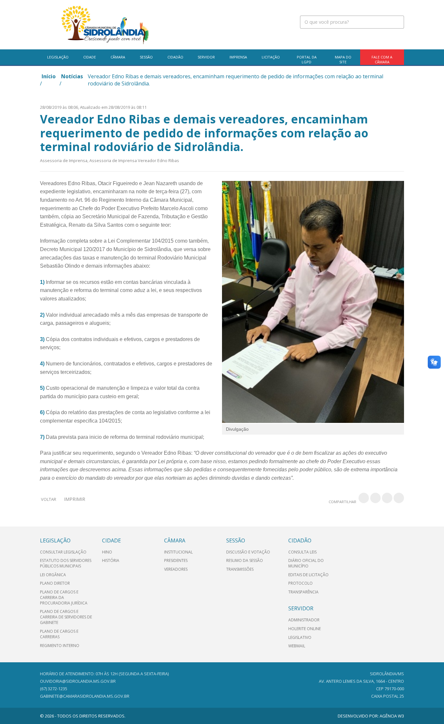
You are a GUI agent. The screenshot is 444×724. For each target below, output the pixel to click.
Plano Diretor (55, 583)
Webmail (296, 646)
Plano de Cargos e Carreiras (59, 634)
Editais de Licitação (308, 575)
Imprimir (74, 499)
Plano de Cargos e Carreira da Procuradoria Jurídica (63, 597)
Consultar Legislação (63, 552)
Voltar (48, 499)
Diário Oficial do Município (306, 563)
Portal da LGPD (307, 59)
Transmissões (240, 569)
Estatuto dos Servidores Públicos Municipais (65, 563)
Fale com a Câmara (382, 59)
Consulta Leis (302, 552)
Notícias (72, 76)
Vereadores (176, 569)
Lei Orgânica (53, 575)
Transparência (303, 592)
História (110, 560)
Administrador (304, 620)
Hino (107, 552)
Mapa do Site (343, 59)
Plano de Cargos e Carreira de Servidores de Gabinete (66, 617)
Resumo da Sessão (244, 560)
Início (49, 76)
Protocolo (300, 583)
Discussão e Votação (248, 552)
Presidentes (176, 560)
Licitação (271, 57)
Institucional (178, 552)
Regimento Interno (59, 645)
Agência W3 (392, 716)
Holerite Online (304, 628)
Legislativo (299, 637)
